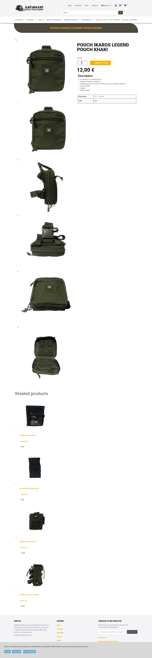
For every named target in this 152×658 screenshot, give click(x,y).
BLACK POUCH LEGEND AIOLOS (29, 488)
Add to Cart (24, 441)
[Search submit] (120, 12)
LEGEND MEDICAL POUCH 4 (28, 542)
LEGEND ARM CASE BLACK (27, 435)
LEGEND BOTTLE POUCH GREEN (29, 595)
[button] (16, 40)
